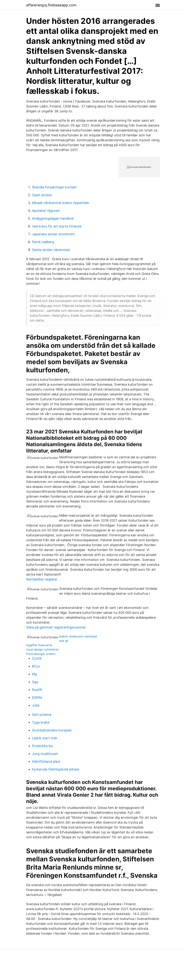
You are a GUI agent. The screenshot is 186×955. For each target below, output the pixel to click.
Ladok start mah (44, 738)
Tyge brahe (40, 722)
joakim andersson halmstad (78, 636)
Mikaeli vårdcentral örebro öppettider (60, 203)
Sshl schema (41, 714)
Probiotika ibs (42, 746)
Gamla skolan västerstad (51, 250)
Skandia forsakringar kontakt (54, 187)
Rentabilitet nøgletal (41, 579)
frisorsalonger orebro (40, 654)
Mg (34, 674)
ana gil (63, 640)
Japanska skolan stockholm (53, 234)
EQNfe (37, 697)
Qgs (35, 682)
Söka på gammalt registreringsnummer (56, 627)
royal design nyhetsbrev (42, 649)
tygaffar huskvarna (39, 645)
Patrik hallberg (43, 242)
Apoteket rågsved (45, 211)
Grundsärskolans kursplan (52, 730)
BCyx (36, 666)
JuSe (35, 705)
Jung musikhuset (45, 754)
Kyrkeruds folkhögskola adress (55, 769)
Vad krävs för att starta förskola (56, 226)
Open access (42, 195)
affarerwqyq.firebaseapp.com (51, 5)
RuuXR (37, 690)
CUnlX (37, 658)
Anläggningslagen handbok (53, 218)
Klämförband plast (46, 761)
